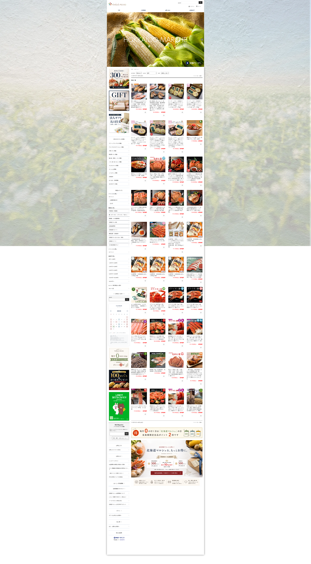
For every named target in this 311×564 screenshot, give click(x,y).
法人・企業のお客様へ (114, 526)
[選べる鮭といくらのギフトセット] (139, 91)
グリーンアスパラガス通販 (115, 143)
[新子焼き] (194, 360)
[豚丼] (194, 128)
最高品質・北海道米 (113, 233)
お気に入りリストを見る (115, 449)
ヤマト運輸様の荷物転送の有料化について (118, 468)
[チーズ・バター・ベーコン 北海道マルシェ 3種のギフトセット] (157, 128)
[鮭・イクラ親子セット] (194, 264)
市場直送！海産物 (113, 211)
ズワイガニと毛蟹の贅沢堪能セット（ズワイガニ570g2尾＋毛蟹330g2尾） (139, 208)
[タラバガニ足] (176, 327)
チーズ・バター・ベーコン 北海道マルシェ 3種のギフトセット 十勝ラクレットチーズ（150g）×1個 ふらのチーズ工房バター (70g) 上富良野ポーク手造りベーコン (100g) (176, 142)
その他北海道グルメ (113, 245)
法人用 (118, 522)
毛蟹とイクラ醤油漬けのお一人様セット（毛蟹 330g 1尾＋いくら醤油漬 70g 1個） (176, 209)
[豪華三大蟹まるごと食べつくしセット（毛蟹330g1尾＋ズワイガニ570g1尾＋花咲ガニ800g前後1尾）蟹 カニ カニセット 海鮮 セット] (176, 164)
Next (202, 39)
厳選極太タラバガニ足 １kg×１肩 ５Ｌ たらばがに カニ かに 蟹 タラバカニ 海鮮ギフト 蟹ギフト (176, 338)
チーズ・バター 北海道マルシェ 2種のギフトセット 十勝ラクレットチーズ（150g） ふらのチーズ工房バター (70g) (138, 140)
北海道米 (111, 176)
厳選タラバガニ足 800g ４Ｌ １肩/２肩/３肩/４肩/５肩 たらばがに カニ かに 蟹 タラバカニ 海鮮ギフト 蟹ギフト (194, 339)
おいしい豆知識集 (118, 483)
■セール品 (111, 288)
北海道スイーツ (112, 241)
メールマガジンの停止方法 (115, 500)
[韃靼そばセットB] (194, 396)
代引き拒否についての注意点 (116, 477)
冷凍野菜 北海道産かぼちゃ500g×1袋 (176, 274)
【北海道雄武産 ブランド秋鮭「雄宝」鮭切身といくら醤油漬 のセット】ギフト (139, 241)
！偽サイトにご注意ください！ (116, 473)
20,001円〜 (111, 281)
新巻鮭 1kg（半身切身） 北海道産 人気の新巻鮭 (157, 370)
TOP (119, 10)
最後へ (200, 75)
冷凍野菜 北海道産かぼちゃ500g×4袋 (194, 239)
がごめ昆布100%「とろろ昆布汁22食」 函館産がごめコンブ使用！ (139, 305)
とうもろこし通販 (113, 173)
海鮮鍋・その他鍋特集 (114, 218)
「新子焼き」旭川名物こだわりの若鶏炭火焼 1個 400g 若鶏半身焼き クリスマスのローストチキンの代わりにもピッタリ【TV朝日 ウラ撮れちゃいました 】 (194, 374)
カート (199, 6)
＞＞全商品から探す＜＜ (117, 293)
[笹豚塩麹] (194, 198)
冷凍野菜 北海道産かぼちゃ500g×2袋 (157, 274)
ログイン (192, 6)
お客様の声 (191, 10)
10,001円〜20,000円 (113, 277)
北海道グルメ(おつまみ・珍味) (116, 237)
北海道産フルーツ (113, 229)
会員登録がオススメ (118, 488)
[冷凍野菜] (176, 230)
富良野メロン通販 (113, 154)
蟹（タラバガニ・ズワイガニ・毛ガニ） (118, 214)
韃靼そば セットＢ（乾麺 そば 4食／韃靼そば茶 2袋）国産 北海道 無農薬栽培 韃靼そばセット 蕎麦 (194, 408)
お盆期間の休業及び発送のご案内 (117, 464)
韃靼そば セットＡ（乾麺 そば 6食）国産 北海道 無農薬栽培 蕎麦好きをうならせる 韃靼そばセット (138, 372)
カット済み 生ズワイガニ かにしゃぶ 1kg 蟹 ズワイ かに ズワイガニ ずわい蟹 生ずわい (138, 338)
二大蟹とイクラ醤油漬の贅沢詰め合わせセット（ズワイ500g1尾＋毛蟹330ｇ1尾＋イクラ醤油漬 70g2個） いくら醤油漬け (194, 177)
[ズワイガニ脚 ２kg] (176, 295)
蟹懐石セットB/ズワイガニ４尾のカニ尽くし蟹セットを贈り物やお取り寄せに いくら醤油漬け (157, 408)
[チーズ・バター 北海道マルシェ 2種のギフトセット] (176, 91)
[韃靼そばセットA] (139, 360)
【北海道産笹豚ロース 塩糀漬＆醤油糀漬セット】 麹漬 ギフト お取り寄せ (194, 208)
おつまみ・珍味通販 (113, 180)
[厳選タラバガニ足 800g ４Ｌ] (194, 327)
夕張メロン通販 (112, 151)
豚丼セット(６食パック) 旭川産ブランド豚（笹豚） (194, 138)
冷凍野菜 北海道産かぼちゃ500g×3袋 (139, 274)
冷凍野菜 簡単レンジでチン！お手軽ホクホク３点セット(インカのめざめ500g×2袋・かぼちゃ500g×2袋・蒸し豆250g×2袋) (176, 243)
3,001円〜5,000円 (113, 266)
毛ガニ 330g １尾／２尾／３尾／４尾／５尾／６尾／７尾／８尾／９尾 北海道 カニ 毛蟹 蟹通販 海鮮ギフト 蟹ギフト (176, 372)
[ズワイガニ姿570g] (157, 295)
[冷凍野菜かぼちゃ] (194, 230)
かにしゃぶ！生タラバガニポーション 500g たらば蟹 (139, 407)
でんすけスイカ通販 (113, 165)
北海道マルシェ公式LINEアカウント (117, 504)
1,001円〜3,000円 (113, 263)
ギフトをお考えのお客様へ (115, 515)
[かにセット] (194, 164)
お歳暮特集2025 (113, 200)
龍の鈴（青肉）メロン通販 (115, 158)
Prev (109, 39)
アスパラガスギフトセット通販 (116, 147)
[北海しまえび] (157, 230)
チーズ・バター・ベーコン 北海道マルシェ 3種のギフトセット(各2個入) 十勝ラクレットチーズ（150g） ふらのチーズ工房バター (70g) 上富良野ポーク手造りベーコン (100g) (157, 142)
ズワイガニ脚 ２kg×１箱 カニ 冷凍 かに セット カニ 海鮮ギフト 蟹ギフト (194, 305)
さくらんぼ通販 (112, 169)
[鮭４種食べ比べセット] (157, 91)
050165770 (122, 539)
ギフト (118, 510)
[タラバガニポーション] (139, 396)
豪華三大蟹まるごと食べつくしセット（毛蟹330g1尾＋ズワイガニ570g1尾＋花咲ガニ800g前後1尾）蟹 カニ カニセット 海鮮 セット (176, 177)
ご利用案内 (143, 10)
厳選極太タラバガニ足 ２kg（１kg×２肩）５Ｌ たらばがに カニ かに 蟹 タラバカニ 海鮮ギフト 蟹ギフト (176, 408)
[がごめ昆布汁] (139, 295)
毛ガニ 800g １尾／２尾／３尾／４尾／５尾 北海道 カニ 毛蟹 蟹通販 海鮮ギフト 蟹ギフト (157, 176)
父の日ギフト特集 (113, 184)
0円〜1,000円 (112, 259)
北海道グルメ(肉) (113, 222)
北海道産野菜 (112, 226)
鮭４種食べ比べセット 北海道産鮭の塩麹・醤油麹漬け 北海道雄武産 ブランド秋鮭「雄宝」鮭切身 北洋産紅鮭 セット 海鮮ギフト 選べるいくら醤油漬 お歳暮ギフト (157, 105)
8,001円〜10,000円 (113, 274)
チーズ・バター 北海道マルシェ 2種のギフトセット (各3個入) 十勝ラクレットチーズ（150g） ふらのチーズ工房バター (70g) (175, 104)
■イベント (111, 196)
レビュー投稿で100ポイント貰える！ (117, 497)
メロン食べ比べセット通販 (115, 162)
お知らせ (118, 456)
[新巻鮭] (157, 360)
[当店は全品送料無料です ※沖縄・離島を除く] (117, 4)
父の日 (111, 203)
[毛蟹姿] (157, 164)
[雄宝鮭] (139, 230)
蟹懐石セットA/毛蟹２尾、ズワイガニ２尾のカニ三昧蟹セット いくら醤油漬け (157, 337)
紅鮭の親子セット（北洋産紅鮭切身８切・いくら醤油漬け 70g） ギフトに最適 (194, 275)
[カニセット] (157, 327)
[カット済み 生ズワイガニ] (139, 327)
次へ (198, 75)
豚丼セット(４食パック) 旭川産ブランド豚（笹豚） (139, 174)
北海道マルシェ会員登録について (117, 493)
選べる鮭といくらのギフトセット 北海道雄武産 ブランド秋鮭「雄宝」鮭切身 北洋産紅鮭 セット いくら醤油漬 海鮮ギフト (139, 104)
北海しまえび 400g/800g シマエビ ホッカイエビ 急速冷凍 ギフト (157, 240)
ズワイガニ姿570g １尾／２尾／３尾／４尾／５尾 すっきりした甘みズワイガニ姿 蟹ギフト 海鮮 (157, 306)
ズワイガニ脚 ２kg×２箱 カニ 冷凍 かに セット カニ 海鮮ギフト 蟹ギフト (176, 305)
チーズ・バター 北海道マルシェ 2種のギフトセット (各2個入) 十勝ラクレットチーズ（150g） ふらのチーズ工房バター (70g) (194, 104)
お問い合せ (167, 10)
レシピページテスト (113, 461)
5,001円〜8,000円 (113, 270)
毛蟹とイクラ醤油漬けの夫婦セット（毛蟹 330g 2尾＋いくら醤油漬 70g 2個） (157, 208)
